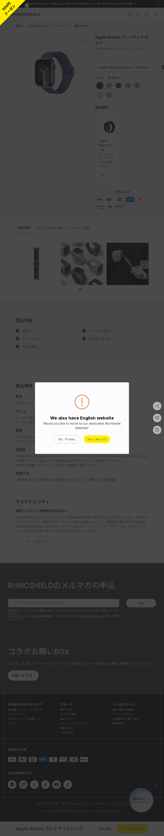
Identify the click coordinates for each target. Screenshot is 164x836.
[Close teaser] (27, 5)
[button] (13, 13)
